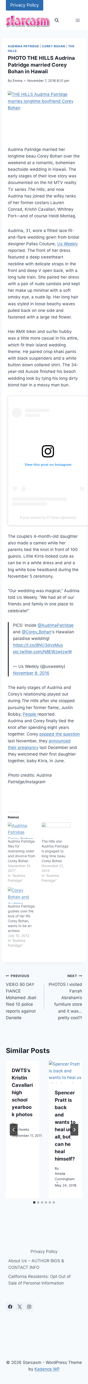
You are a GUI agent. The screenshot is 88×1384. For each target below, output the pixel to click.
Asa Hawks (20, 1129)
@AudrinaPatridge (56, 625)
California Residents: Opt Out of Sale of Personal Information (39, 1280)
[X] (19, 1307)
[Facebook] (10, 1307)
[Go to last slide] (14, 1130)
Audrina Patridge (23, 46)
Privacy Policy (24, 5)
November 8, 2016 (31, 673)
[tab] (34, 1202)
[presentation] (65, 1072)
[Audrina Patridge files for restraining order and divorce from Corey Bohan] (22, 830)
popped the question (59, 734)
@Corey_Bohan (36, 631)
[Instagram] (29, 1307)
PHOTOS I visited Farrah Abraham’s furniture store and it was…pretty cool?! (65, 997)
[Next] (74, 1130)
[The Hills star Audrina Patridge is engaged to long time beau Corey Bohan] (56, 830)
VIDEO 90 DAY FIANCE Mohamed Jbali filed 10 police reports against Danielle (21, 997)
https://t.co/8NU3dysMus (38, 645)
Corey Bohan (53, 46)
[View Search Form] (56, 20)
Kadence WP (47, 1369)
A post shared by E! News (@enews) (48, 517)
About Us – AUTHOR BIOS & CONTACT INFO (36, 1264)
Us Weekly (67, 243)
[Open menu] (77, 20)
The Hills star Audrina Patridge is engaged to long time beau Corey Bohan (55, 851)
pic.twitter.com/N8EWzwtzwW (42, 651)
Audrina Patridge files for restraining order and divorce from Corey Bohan (21, 851)
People (30, 714)
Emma (17, 81)
